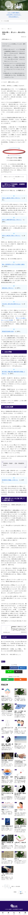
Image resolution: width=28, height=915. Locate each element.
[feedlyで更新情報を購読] (7, 679)
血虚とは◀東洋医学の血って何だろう (12, 219)
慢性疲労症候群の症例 (8, 331)
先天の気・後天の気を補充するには (11, 304)
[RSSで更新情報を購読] (20, 679)
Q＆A (4, 661)
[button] (26, 21)
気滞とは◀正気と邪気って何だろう (11, 198)
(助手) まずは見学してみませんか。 (14, 14)
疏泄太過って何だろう (8, 288)
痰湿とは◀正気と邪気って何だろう (11, 235)
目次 (5, 176)
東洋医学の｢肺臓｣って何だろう (10, 480)
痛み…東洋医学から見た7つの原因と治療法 (13, 264)
